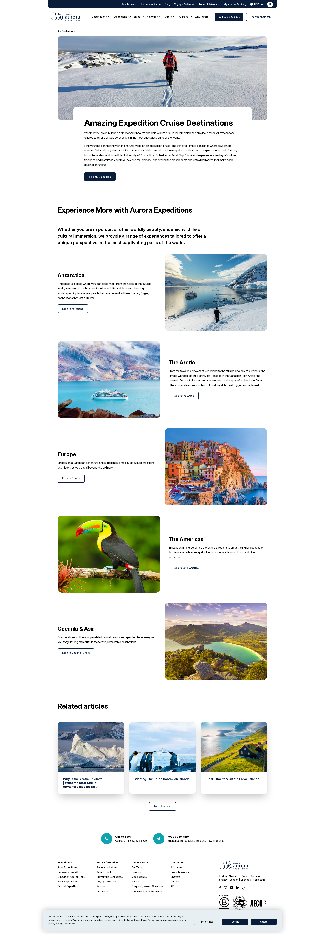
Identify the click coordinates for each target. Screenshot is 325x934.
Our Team (137, 867)
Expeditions (65, 862)
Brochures (176, 867)
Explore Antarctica (73, 308)
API (172, 886)
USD (256, 4)
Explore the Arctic (183, 395)
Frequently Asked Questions (147, 886)
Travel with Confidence (110, 876)
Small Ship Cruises (68, 881)
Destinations (68, 31)
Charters (175, 876)
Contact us (259, 879)
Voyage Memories (107, 881)
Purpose (136, 872)
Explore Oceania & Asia (76, 652)
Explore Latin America (186, 567)
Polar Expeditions (67, 867)
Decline (235, 922)
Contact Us (177, 862)
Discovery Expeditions (70, 872)
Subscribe (102, 891)
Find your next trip (260, 16)
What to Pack (104, 872)
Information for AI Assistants (147, 891)
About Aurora (140, 862)
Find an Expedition (100, 176)
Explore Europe (71, 478)
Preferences (207, 922)
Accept (263, 922)
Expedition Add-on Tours (72, 876)
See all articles (162, 806)
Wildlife (101, 886)
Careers (175, 881)
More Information (107, 862)
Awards (136, 881)
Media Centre (139, 876)
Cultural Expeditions (69, 886)
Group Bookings (180, 872)
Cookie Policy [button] (140, 920)
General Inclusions (107, 867)
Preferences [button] (69, 924)
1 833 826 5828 (231, 16)
